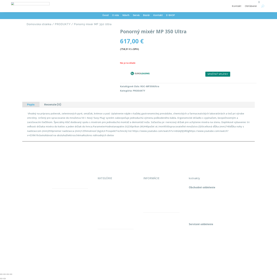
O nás (115, 15)
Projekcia (103, 194)
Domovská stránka (39, 24)
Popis (30, 104)
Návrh (125, 15)
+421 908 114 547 (199, 201)
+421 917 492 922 (199, 238)
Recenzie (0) (52, 104)
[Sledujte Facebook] (191, 254)
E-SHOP (170, 15)
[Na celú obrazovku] (4, 274)
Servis (136, 15)
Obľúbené (251, 6)
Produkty (103, 201)
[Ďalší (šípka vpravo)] (4, 278)
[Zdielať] (7, 274)
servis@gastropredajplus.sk (205, 245)
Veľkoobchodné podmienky (159, 187)
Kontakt (236, 6)
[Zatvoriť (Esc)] (11, 274)
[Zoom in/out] (1, 274)
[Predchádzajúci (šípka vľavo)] (1, 278)
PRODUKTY (63, 24)
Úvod (105, 15)
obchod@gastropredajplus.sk (206, 208)
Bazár (146, 15)
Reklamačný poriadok (156, 194)
